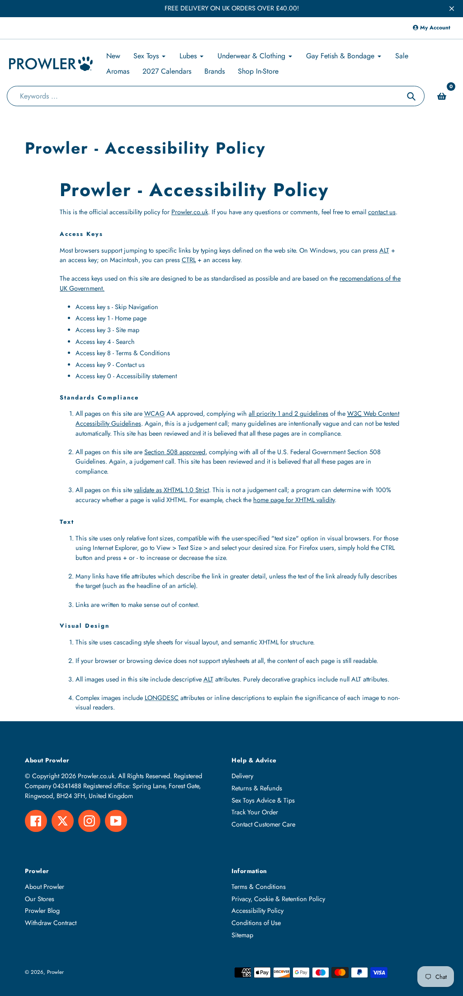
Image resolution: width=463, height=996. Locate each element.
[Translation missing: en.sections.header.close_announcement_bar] (451, 8)
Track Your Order (255, 812)
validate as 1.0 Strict (171, 489)
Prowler (55, 972)
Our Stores (39, 898)
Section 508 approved (174, 451)
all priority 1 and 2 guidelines (288, 413)
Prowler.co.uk (189, 211)
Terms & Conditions (259, 886)
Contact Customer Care (263, 824)
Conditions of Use (256, 922)
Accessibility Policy (257, 910)
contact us (382, 211)
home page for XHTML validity (294, 499)
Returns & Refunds (257, 788)
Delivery (242, 775)
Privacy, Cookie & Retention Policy (278, 898)
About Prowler (44, 886)
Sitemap (242, 935)
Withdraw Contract (50, 922)
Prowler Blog (42, 910)
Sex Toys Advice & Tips (263, 800)
